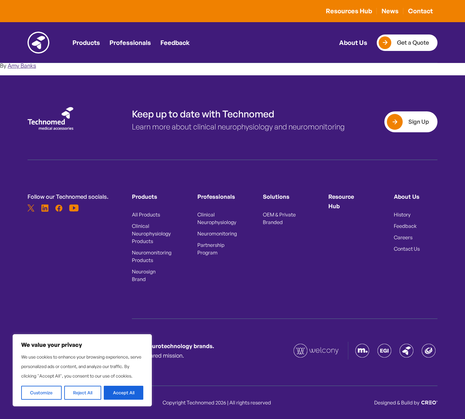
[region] (82, 370)
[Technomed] (317, 351)
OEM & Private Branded (279, 218)
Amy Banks (22, 65)
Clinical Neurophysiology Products (150, 233)
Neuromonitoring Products (150, 256)
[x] (31, 207)
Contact (420, 11)
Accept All (123, 392)
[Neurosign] (428, 351)
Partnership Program (211, 249)
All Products (146, 214)
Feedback (175, 43)
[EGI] (384, 351)
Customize (41, 392)
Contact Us (407, 249)
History (402, 214)
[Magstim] (362, 351)
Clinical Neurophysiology (216, 218)
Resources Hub (349, 11)
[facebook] (58, 207)
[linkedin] (44, 207)
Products (86, 43)
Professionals (130, 43)
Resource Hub (341, 201)
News (390, 11)
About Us (353, 43)
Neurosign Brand (144, 275)
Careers (403, 237)
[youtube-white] (72, 207)
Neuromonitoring (216, 233)
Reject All (82, 392)
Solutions (276, 196)
